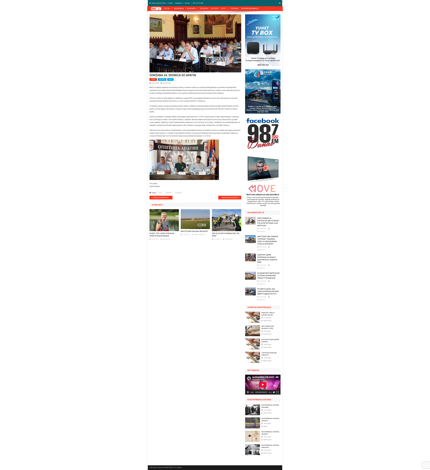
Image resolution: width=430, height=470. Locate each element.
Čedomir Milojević (199, 234)
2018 (160, 192)
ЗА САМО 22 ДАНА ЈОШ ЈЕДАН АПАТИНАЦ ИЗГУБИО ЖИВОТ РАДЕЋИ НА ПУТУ (268, 291)
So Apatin (178, 192)
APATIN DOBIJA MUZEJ (230, 198)
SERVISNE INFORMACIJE (250, 8)
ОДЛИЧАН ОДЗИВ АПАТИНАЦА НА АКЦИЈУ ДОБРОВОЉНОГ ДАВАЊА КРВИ (267, 258)
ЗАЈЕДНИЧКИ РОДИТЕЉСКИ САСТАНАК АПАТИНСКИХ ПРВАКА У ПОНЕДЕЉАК (268, 275)
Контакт (187, 3)
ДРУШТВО (204, 8)
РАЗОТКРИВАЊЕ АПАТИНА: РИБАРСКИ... (270, 446)
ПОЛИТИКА (191, 8)
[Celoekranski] (277, 392)
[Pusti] (248, 392)
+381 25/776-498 (197, 3)
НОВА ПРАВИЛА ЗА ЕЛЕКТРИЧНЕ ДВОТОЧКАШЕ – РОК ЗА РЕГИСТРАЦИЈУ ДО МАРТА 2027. (268, 221)
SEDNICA (168, 192)
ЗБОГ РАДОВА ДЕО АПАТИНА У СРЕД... (267, 327)
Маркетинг (178, 3)
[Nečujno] (274, 392)
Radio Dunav (167, 83)
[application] (263, 385)
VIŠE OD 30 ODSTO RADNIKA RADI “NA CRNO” (225, 235)
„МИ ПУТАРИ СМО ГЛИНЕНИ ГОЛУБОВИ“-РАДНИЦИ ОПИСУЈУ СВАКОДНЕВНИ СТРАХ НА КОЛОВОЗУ (267, 240)
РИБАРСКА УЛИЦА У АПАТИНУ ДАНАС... (268, 314)
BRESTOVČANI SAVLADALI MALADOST (194, 231)
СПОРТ (223, 8)
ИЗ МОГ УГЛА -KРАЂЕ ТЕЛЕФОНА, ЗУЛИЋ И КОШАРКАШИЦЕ (161, 235)
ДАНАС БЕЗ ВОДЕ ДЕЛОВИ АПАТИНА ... (270, 341)
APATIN (153, 79)
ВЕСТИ (166, 8)
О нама (170, 3)
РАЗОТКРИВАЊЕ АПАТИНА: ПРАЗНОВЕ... (270, 406)
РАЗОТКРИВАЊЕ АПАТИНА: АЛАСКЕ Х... (270, 420)
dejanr (265, 426)
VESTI (170, 79)
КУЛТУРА (214, 8)
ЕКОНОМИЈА (179, 8)
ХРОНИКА (234, 8)
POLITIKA (162, 79)
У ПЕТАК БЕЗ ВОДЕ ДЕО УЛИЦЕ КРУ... (269, 354)
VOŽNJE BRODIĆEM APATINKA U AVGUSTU (162, 198)
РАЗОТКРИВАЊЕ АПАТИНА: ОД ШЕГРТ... (270, 433)
